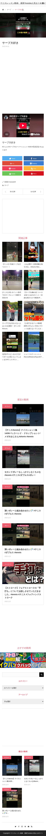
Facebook (18, 826)
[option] (7, 660)
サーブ (6, 185)
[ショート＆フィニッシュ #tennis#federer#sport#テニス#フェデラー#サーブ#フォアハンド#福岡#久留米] (34, 342)
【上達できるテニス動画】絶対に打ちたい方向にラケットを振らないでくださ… (33, 326)
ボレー (7, 525)
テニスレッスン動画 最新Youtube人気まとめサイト (23, 6)
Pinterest (24, 826)
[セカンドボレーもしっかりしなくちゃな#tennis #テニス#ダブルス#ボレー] (34, 766)
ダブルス (7, 406)
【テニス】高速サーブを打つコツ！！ (11, 265)
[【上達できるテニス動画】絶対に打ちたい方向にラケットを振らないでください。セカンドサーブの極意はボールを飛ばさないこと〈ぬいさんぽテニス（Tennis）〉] (34, 311)
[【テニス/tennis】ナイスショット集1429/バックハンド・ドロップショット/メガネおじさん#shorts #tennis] (12, 766)
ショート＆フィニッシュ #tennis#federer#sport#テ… (34, 355)
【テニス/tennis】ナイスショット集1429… (11, 780)
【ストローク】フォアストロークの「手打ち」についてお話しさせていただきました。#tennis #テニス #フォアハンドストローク (23, 593)
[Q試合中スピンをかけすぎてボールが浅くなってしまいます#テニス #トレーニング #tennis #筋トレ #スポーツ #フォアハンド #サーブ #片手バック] (12, 342)
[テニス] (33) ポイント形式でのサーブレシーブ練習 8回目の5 (11, 295)
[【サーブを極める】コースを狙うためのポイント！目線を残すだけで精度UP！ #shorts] (34, 280)
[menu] (43, 3)
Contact (27, 826)
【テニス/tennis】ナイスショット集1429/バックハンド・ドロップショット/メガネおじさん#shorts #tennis (22, 433)
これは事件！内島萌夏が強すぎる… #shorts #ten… (33, 265)
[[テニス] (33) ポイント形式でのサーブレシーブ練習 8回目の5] (12, 280)
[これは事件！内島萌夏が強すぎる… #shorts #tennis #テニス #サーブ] (34, 252)
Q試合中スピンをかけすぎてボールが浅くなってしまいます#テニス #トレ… (11, 356)
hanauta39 (12, 182)
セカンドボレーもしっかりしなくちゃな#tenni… (33, 780)
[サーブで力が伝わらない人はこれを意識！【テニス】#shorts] (12, 311)
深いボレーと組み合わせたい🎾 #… (11, 812)
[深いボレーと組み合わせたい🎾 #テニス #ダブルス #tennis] (12, 798)
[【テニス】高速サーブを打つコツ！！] (12, 252)
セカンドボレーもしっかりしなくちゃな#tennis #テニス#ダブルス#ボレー (23, 473)
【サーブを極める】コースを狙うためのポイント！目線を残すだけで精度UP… (33, 295)
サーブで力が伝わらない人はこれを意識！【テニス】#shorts (11, 326)
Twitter (15, 826)
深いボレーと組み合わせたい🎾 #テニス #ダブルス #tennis (23, 512)
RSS (31, 826)
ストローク (8, 564)
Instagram (21, 826)
